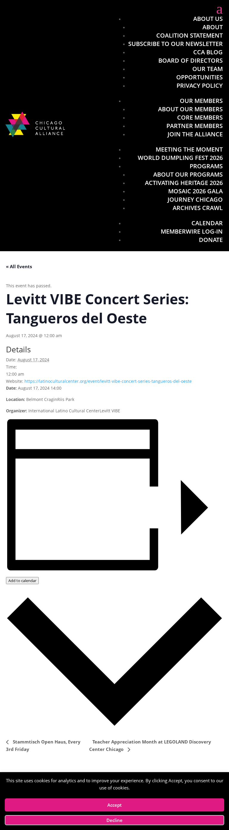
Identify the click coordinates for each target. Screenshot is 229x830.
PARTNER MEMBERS (194, 126)
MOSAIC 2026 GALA (195, 191)
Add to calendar (22, 580)
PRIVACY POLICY (200, 85)
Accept (114, 805)
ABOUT (212, 27)
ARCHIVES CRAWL (198, 208)
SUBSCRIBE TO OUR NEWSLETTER (175, 44)
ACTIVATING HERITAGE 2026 (184, 183)
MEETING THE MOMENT (189, 149)
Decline (114, 820)
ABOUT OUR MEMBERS (190, 109)
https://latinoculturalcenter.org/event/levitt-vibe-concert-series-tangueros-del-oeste (108, 381)
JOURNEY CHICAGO (195, 199)
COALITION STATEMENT (189, 35)
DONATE (211, 240)
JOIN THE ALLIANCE (195, 134)
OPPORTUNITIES (199, 77)
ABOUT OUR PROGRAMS (188, 174)
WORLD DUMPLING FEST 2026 (180, 158)
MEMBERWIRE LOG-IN (192, 231)
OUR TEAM (207, 69)
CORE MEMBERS (200, 117)
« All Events (19, 266)
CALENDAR (207, 223)
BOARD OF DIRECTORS (190, 60)
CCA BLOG (208, 52)
